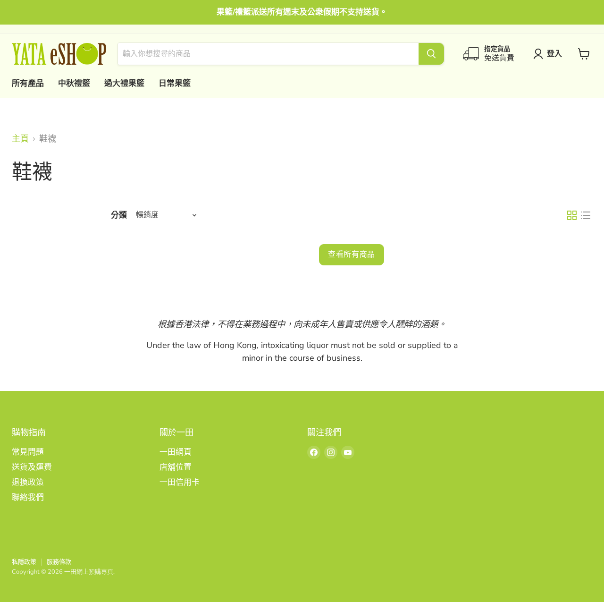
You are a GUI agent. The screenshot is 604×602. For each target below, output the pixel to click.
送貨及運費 (32, 467)
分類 (119, 215)
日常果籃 (175, 83)
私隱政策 (24, 562)
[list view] (585, 215)
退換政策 (28, 482)
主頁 (20, 139)
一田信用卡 (179, 482)
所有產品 (28, 83)
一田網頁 (175, 452)
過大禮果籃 (124, 83)
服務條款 (59, 562)
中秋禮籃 (74, 83)
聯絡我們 (28, 497)
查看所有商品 (351, 254)
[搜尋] (431, 54)
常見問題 (28, 452)
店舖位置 (175, 467)
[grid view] (572, 215)
